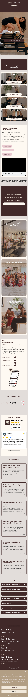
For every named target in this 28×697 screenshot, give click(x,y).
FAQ (19, 2)
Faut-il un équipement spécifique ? (11, 612)
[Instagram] (4, 636)
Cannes (14, 9)
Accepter (14, 687)
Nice (11, 9)
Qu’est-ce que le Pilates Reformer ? (11, 584)
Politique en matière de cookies (13, 695)
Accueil (10, 2)
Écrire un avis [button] (16, 427)
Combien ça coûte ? (7, 603)
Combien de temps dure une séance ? (11, 589)
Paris (7, 9)
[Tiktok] (1, 636)
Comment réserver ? (7, 593)
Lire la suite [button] (9, 446)
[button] (26, 672)
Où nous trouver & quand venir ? (10, 598)
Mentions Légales (6, 682)
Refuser (14, 691)
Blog (15, 2)
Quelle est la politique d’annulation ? (11, 608)
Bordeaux (20, 9)
